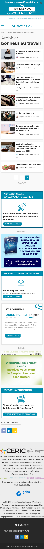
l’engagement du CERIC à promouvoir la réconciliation (22, 516)
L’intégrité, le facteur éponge (28, 64)
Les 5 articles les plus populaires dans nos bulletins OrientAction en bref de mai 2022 (28, 80)
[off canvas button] (2, 26)
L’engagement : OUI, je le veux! (28, 164)
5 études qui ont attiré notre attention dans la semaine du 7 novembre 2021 (28, 128)
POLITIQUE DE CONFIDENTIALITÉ (16, 531)
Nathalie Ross (23, 168)
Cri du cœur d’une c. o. (25, 113)
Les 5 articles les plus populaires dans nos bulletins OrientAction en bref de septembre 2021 (28, 147)
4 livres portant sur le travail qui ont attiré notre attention (28, 99)
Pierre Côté (23, 68)
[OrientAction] (22, 525)
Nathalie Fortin (24, 57)
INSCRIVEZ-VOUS (22, 9)
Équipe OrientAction (26, 88)
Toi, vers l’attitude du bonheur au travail (28, 52)
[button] (22, 8)
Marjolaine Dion (24, 117)
